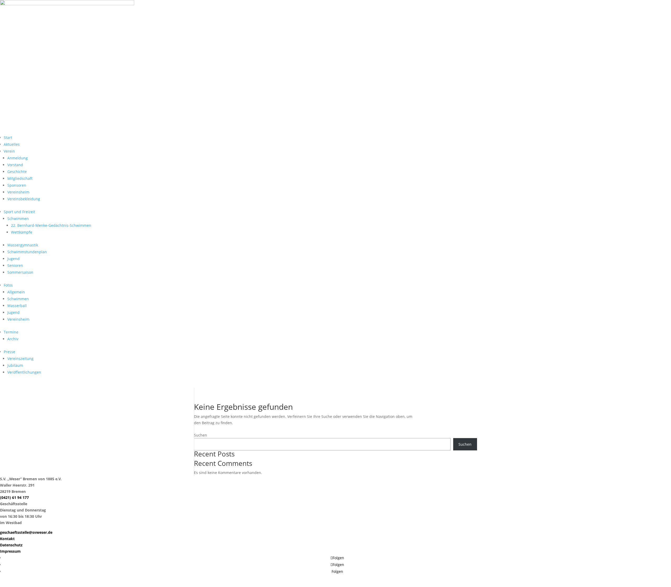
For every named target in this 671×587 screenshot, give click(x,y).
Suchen (200, 435)
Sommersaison (20, 272)
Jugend (13, 258)
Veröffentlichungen (24, 372)
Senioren (15, 265)
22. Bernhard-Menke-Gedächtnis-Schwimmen (51, 225)
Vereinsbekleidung (23, 198)
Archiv (12, 338)
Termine (11, 332)
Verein (9, 151)
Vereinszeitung (20, 358)
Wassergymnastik (22, 245)
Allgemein (16, 291)
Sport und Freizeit (19, 211)
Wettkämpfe (21, 232)
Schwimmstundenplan (27, 251)
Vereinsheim (18, 192)
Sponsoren (16, 185)
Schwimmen (18, 218)
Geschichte (17, 171)
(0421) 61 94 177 (14, 497)
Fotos (8, 285)
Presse (9, 351)
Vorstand (15, 164)
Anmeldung (17, 157)
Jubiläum (15, 365)
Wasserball (17, 305)
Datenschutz (11, 544)
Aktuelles (12, 144)
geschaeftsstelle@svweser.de (26, 532)
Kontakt (7, 538)
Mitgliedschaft (20, 178)
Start (8, 137)
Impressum (10, 551)
